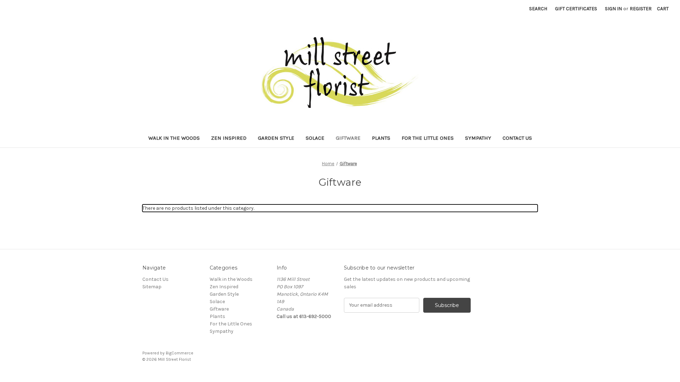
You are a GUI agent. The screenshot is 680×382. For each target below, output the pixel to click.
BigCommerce (179, 353)
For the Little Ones (428, 138)
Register (641, 9)
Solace (315, 138)
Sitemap (152, 287)
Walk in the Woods (174, 138)
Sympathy (478, 138)
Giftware (348, 138)
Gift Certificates (576, 9)
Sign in (613, 9)
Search (538, 9)
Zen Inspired (228, 138)
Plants (381, 138)
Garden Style (276, 138)
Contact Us (517, 138)
